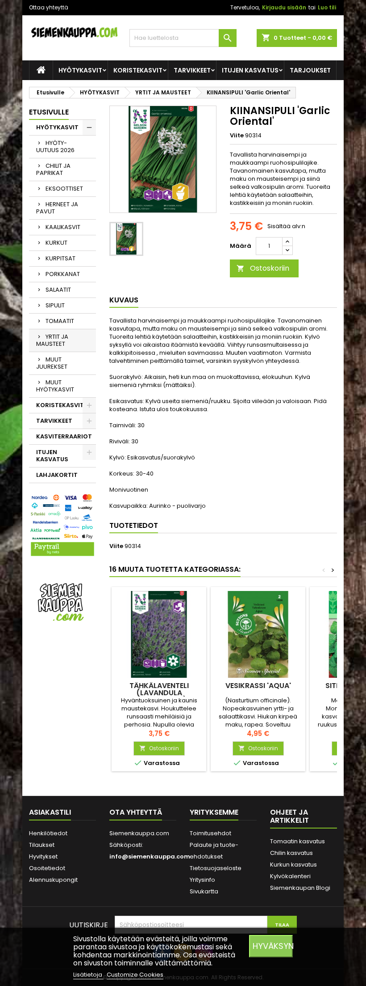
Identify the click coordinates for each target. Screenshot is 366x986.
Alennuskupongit (53, 880)
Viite (237, 136)
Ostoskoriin (263, 268)
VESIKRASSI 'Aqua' (258, 685)
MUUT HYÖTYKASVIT (55, 386)
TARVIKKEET (192, 70)
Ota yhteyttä (135, 812)
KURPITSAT (60, 258)
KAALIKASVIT (63, 227)
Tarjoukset (310, 70)
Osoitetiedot (47, 868)
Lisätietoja (88, 974)
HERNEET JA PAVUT (57, 208)
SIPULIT (55, 305)
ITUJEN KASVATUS (250, 70)
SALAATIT (58, 289)
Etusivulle (49, 112)
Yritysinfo (202, 880)
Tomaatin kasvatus (297, 841)
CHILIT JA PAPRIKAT (53, 169)
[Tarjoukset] (62, 601)
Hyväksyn (273, 946)
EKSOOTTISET (64, 188)
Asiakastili (50, 812)
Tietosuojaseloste (215, 868)
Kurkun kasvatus (293, 864)
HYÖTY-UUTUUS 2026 (55, 146)
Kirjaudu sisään (284, 7)
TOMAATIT (60, 321)
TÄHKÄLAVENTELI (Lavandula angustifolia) (159, 692)
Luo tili (327, 7)
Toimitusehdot (210, 833)
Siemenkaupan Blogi (300, 888)
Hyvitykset (43, 856)
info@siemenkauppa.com (149, 856)
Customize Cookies (135, 974)
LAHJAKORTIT (57, 475)
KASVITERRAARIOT (64, 436)
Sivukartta (204, 891)
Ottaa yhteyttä (48, 7)
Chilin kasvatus (291, 853)
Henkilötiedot (48, 833)
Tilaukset (41, 845)
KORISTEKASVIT (137, 70)
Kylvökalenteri (290, 876)
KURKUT (56, 242)
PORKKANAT (63, 274)
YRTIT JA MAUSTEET (52, 340)
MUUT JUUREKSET (51, 363)
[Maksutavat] (62, 525)
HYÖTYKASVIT (80, 70)
